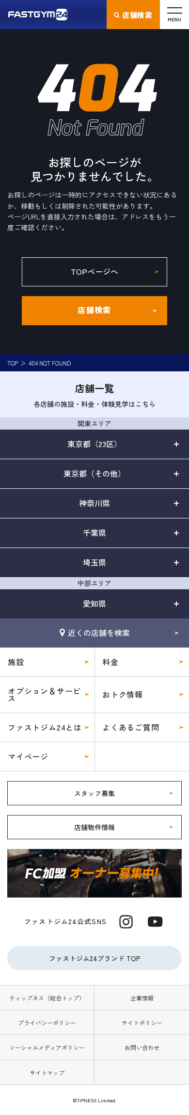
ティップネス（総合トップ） (47, 998)
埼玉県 (94, 562)
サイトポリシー (142, 1022)
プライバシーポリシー (47, 1022)
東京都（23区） (94, 443)
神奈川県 (94, 503)
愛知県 (94, 603)
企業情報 (142, 998)
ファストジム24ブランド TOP (95, 958)
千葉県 (94, 532)
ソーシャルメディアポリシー (47, 1047)
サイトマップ (47, 1072)
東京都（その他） (94, 473)
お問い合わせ (142, 1047)
